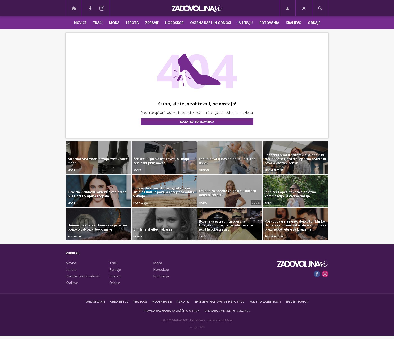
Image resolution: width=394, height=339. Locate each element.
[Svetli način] (304, 8)
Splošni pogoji (297, 301)
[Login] (287, 8)
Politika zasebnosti (265, 301)
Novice (80, 22)
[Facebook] (90, 8)
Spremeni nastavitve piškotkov (219, 301)
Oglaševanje (95, 301)
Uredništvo (119, 301)
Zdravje (152, 22)
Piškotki (183, 301)
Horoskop (174, 22)
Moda (114, 22)
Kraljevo (293, 22)
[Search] (320, 8)
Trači (98, 22)
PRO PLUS (140, 301)
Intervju (245, 22)
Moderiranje (162, 301)
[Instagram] (102, 8)
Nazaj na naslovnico (197, 121)
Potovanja (269, 22)
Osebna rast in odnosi (210, 22)
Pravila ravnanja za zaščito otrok (171, 311)
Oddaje (314, 22)
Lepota (132, 22)
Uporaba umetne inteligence (227, 311)
